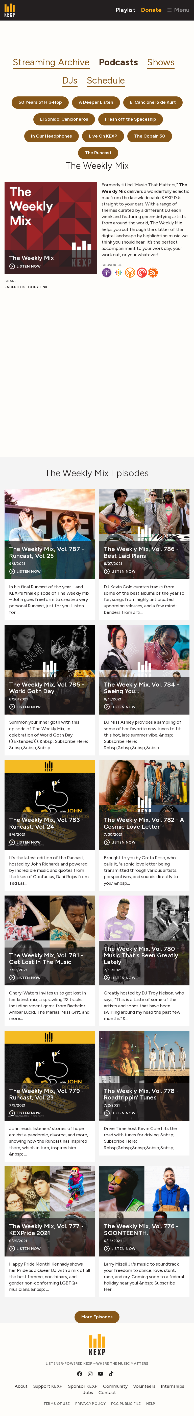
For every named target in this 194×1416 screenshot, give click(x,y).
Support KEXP (47, 1386)
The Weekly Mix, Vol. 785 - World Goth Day (46, 688)
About (21, 1386)
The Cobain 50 (149, 136)
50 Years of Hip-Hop (40, 102)
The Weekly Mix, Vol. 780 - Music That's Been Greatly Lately (141, 955)
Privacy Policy (90, 1404)
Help (150, 1404)
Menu (181, 9)
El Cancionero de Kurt (153, 102)
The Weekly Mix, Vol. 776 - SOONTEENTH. (141, 1229)
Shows (160, 62)
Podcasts (118, 62)
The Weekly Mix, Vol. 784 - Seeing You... (141, 688)
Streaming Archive (51, 62)
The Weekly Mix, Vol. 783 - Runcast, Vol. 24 (46, 823)
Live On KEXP (103, 136)
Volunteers (144, 1386)
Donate (151, 9)
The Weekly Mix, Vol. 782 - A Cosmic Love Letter (144, 823)
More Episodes (97, 1317)
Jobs (88, 1392)
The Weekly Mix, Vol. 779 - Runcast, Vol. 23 (46, 1094)
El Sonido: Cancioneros (64, 119)
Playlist (125, 9)
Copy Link (37, 287)
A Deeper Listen (96, 102)
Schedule (106, 80)
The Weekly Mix (31, 258)
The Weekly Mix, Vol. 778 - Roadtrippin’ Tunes (141, 1094)
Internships (172, 1386)
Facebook (15, 287)
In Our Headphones (51, 136)
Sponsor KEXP (83, 1386)
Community (115, 1386)
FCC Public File (126, 1404)
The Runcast (98, 152)
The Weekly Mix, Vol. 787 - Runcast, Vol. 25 (46, 552)
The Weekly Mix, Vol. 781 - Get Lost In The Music (46, 958)
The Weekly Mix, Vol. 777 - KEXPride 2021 (46, 1229)
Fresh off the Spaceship (130, 119)
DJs (70, 80)
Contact (107, 1392)
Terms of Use (56, 1404)
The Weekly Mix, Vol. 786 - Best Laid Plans (141, 552)
